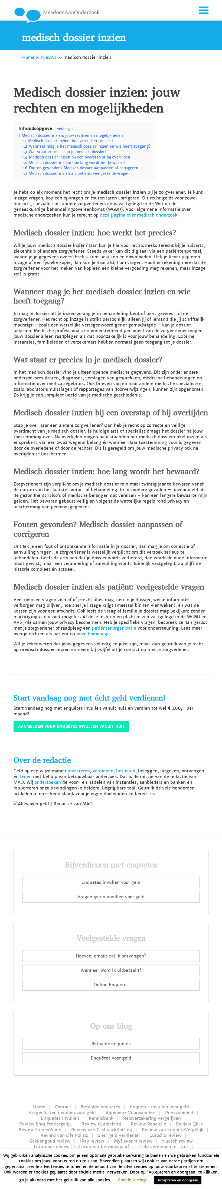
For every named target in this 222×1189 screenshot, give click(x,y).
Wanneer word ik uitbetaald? (111, 970)
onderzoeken (47, 782)
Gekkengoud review (49, 1141)
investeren (79, 771)
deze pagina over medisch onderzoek (138, 215)
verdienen (103, 771)
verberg (63, 128)
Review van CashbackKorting (101, 1130)
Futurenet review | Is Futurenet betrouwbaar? (82, 1147)
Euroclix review (165, 1135)
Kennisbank (101, 1118)
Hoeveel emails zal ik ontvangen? (111, 956)
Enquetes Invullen (60, 1118)
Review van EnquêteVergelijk (172, 1130)
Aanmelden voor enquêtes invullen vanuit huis (71, 726)
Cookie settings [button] (133, 1179)
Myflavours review (133, 1141)
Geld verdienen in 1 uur (163, 1147)
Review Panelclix (148, 1124)
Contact (63, 1107)
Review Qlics (189, 1124)
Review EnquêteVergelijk (45, 1124)
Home (28, 57)
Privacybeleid (179, 1113)
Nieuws (49, 57)
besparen (125, 771)
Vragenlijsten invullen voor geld (111, 897)
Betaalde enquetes (111, 1044)
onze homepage (93, 634)
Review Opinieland (101, 1124)
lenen (26, 776)
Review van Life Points (64, 1135)
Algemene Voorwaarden (130, 1113)
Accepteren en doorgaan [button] (178, 1180)
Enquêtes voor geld (111, 1058)
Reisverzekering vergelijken (152, 1118)
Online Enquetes (111, 985)
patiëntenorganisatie (114, 628)
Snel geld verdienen (119, 1135)
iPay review (92, 1141)
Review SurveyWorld (40, 1130)
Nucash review (177, 1141)
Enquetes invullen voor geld (111, 882)
